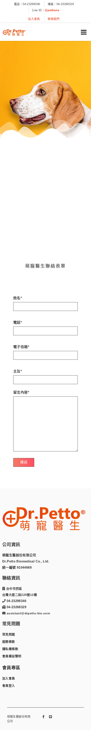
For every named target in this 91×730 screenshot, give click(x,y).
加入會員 (34, 18)
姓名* (17, 298)
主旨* (17, 371)
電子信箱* (21, 347)
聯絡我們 (54, 18)
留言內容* (21, 392)
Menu (84, 32)
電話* (17, 322)
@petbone (52, 10)
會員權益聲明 (11, 656)
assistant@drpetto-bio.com (28, 613)
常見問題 (8, 634)
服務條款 (8, 641)
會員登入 (8, 685)
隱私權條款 (10, 649)
